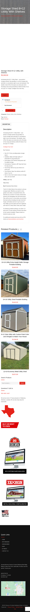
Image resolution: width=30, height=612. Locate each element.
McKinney (20, 564)
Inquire (5, 95)
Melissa (3, 566)
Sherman (7, 564)
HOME (3, 539)
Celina (6, 566)
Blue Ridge (24, 564)
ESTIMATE (4, 548)
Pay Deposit (7, 99)
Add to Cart (10, 110)
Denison (11, 564)
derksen (5, 117)
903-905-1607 (5, 393)
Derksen (6, 119)
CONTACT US (5, 551)
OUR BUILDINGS (5, 544)
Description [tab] (6, 124)
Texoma (6, 568)
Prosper (15, 564)
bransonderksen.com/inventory (15, 219)
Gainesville (16, 566)
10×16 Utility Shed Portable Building (15, 299)
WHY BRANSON (5, 541)
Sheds (8, 114)
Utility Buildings (17, 114)
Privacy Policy (11, 607)
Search (22, 383)
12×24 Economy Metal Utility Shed (15, 371)
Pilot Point (10, 566)
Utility (11, 114)
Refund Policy (19, 607)
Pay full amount (8, 105)
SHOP (3, 546)
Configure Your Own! (8, 147)
